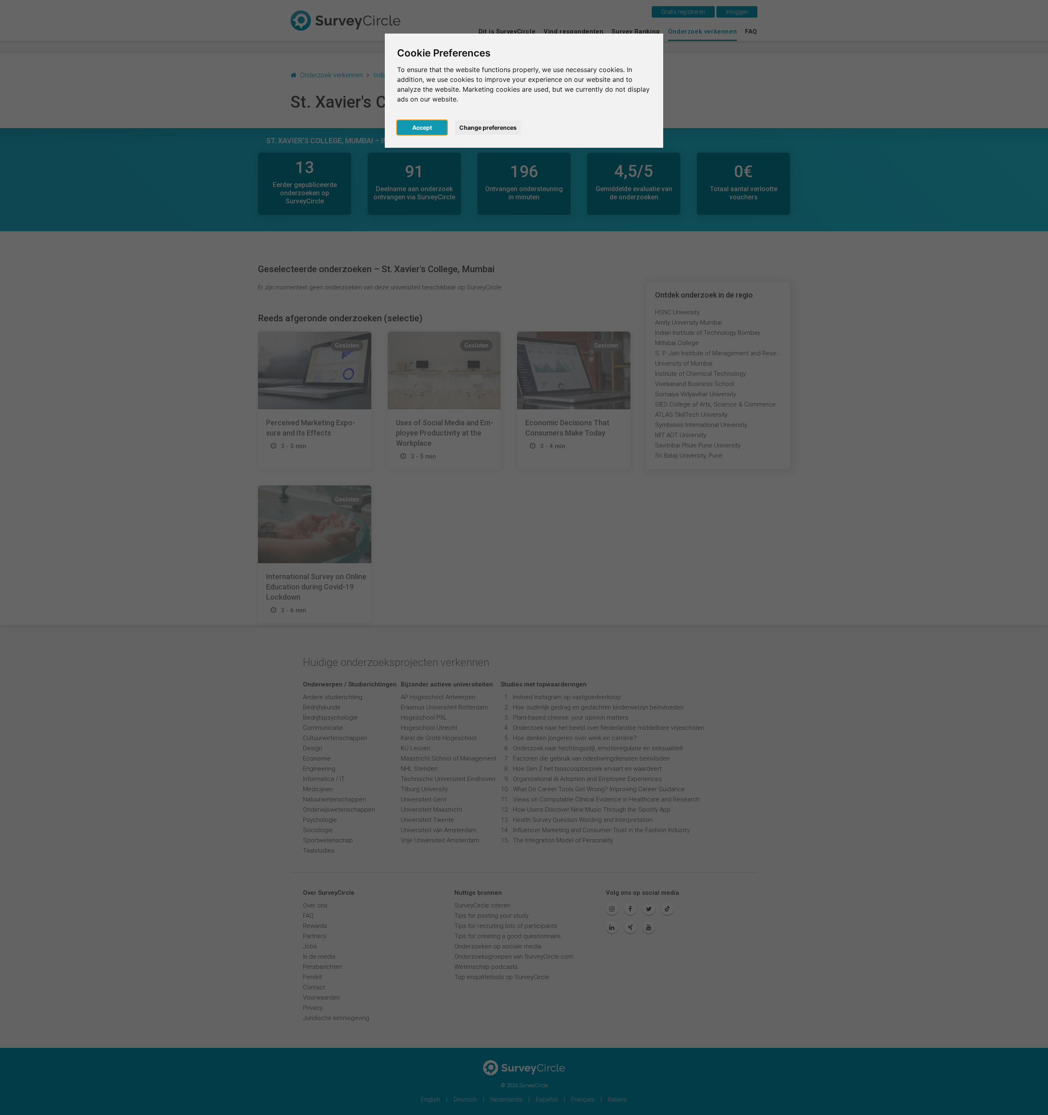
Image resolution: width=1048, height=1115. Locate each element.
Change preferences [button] (488, 127)
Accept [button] (422, 127)
